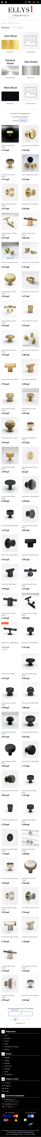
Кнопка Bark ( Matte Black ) (30, 732)
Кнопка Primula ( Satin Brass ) (8, 175)
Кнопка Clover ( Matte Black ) (30, 704)
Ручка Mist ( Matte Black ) (9, 584)
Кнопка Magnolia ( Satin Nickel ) (8, 1113)
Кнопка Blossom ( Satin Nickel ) (8, 1084)
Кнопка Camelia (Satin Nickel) (28, 850)
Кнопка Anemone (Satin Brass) (29, 438)
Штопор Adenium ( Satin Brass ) (9, 234)
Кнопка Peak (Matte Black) (9, 820)
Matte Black (10, 103)
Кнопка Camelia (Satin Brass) (8, 146)
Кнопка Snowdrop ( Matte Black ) (29, 526)
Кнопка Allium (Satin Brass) (30, 145)
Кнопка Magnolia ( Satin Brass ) (8, 292)
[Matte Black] (10, 92)
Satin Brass (10, 52)
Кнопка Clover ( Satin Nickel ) (30, 1054)
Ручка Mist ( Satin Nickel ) (29, 937)
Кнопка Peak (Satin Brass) (30, 321)
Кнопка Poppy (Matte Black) (9, 525)
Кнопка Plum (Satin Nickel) (30, 995)
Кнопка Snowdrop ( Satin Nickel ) (9, 908)
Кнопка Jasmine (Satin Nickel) (8, 1054)
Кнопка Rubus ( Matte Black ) (9, 791)
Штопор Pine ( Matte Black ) (30, 555)
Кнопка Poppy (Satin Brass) (30, 175)
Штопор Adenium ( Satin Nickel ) (29, 967)
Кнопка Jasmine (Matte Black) (8, 704)
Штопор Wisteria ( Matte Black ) (29, 585)
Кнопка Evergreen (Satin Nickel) (29, 1025)
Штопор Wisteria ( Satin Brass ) (8, 321)
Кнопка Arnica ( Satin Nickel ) (30, 1113)
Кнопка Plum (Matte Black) (30, 642)
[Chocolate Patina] (31, 92)
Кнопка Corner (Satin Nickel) (7, 1025)
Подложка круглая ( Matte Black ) (9, 850)
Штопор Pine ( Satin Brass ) (9, 379)
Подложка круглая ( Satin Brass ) (30, 468)
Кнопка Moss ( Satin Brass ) (30, 204)
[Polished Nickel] (10, 66)
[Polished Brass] (31, 40)
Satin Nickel (30, 78)
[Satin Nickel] (31, 66)
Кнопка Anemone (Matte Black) (29, 791)
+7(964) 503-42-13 (20, 15)
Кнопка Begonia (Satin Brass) (8, 468)
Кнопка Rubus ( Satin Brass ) (30, 292)
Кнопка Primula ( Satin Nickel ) (29, 879)
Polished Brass (30, 52)
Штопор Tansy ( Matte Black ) (9, 643)
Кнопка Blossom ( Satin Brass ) (29, 409)
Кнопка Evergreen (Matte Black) (29, 674)
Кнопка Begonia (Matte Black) (29, 820)
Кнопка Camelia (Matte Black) (8, 497)
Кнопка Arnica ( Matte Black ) (30, 762)
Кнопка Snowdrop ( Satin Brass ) (9, 205)
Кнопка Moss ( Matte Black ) (9, 555)
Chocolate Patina (31, 103)
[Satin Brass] (10, 40)
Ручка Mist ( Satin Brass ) (29, 379)
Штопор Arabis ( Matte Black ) (8, 614)
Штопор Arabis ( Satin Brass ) (28, 234)
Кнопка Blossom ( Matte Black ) (8, 733)
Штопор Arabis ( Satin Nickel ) (8, 967)
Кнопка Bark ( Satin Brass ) (9, 438)
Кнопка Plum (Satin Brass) (9, 262)
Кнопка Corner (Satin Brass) (30, 262)
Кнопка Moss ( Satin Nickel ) (30, 907)
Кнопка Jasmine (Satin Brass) (8, 409)
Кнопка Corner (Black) (8, 674)
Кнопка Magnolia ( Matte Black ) (8, 762)
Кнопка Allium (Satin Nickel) (7, 996)
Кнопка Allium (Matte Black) (30, 496)
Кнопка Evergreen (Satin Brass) (8, 351)
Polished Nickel (10, 78)
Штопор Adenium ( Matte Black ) (29, 614)
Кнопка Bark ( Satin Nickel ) (30, 1083)
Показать (23, 120)
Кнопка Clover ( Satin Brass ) (30, 351)
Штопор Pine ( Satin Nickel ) (10, 937)
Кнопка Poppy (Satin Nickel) (10, 878)
